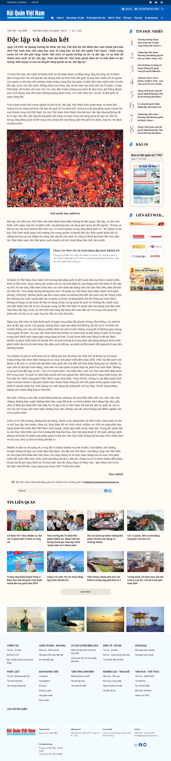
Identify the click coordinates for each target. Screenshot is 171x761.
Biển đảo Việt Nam (143, 690)
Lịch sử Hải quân (17, 709)
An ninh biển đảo (46, 659)
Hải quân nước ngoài (144, 655)
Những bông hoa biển (80, 676)
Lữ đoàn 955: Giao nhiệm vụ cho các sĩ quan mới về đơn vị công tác (24, 539)
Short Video (44, 700)
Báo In (128, 9)
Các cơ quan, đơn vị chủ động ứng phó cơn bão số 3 (143, 537)
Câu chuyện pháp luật (16, 686)
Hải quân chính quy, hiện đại (51, 655)
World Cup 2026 (142, 695)
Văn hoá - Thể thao (147, 671)
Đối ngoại (127, 17)
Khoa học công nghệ (112, 681)
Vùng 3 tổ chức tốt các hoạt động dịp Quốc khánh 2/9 (65, 578)
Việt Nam (77, 104)
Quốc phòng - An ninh (75, 17)
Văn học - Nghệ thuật (144, 676)
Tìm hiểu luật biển (14, 681)
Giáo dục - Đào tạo (111, 676)
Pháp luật (138, 17)
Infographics (44, 681)
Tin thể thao (140, 681)
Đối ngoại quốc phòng (144, 650)
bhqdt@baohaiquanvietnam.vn (101, 482)
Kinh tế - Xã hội (114, 17)
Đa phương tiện (151, 17)
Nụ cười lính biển (142, 686)
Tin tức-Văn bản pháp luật (18, 676)
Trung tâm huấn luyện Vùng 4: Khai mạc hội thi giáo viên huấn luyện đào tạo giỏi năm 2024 (24, 580)
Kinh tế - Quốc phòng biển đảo (116, 655)
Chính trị (60, 17)
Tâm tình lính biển (82, 671)
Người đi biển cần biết (112, 686)
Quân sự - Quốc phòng (49, 650)
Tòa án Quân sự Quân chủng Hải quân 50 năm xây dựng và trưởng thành (105, 539)
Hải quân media (46, 695)
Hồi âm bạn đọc (78, 681)
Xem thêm (85, 592)
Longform (43, 676)
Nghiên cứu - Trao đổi (116, 671)
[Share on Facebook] (106, 490)
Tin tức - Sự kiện (17, 30)
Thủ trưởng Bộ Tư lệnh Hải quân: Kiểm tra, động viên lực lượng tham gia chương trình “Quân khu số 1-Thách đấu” (63, 540)
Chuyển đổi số (109, 690)
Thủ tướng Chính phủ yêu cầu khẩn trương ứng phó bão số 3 (104, 578)
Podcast (42, 686)
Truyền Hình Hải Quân (148, 9)
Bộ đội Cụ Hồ (13, 655)
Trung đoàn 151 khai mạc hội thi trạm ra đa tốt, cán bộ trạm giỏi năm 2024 (145, 580)
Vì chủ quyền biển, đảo (96, 17)
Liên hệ (34, 2)
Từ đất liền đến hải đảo (113, 659)
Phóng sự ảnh (45, 690)
